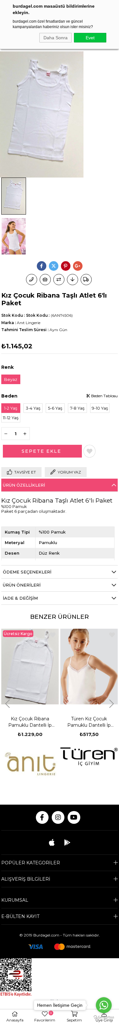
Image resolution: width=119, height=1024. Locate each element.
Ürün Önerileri (22, 585)
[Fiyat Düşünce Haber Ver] (72, 279)
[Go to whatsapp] (104, 1005)
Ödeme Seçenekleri (27, 571)
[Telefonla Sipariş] (31, 279)
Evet (90, 37)
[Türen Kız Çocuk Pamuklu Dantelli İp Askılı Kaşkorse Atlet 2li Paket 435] (38, 666)
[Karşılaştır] (58, 279)
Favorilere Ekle (61, 635)
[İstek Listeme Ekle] (45, 279)
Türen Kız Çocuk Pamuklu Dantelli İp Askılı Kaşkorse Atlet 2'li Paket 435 (38, 722)
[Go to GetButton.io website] (104, 1017)
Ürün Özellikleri (24, 485)
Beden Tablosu (104, 395)
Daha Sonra (55, 37)
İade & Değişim (20, 598)
